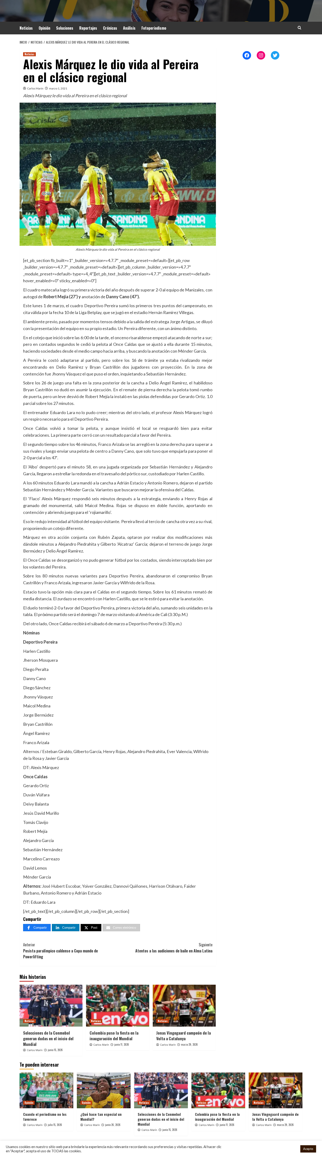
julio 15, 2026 (55, 1125)
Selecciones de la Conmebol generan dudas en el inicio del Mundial (48, 1038)
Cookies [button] (290, 1149)
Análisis (129, 28)
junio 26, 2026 (112, 1125)
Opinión (44, 28)
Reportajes (88, 28)
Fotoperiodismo (153, 28)
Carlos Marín (35, 88)
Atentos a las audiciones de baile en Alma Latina (173, 948)
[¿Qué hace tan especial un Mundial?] (104, 1090)
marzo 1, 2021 (58, 88)
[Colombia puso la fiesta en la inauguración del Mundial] (117, 1006)
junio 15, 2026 (55, 1050)
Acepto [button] (308, 1149)
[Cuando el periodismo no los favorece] (46, 1090)
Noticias (26, 28)
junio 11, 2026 (121, 1044)
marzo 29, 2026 (189, 1044)
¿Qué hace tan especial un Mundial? (101, 1117)
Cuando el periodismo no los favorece (44, 1117)
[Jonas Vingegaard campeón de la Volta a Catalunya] (184, 1006)
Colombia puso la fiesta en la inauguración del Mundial (114, 1035)
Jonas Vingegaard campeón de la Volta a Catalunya (183, 1035)
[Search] (299, 28)
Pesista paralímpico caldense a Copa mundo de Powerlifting (60, 950)
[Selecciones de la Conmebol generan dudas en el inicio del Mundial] (51, 1006)
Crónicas (110, 28)
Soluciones (64, 28)
